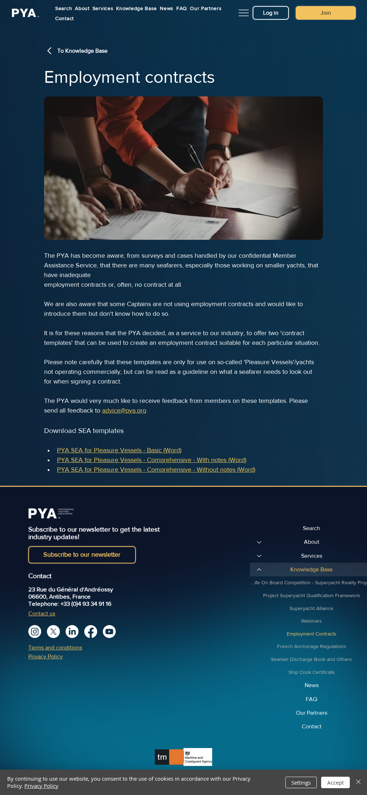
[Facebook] (90, 631)
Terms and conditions (55, 647)
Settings (301, 782)
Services (311, 556)
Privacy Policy (45, 656)
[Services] (259, 556)
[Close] (358, 782)
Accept (335, 782)
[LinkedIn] (72, 631)
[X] (53, 631)
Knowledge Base (311, 569)
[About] (259, 542)
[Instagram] (34, 631)
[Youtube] (109, 631)
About (311, 542)
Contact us (41, 613)
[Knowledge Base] (259, 569)
